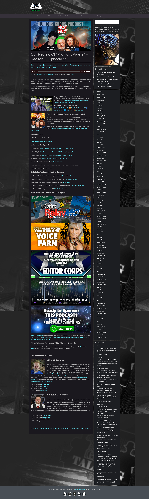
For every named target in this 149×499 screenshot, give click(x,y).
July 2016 (99, 290)
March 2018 (100, 240)
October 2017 (100, 253)
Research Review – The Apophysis (106, 76)
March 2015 (100, 324)
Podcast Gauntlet (101, 451)
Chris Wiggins (53, 65)
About (38, 16)
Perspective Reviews (102, 442)
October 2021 (100, 126)
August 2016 (100, 287)
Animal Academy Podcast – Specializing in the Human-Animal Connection (106, 397)
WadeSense (100, 476)
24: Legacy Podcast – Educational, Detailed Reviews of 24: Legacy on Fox (106, 350)
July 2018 (99, 229)
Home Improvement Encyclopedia (106, 430)
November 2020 (101, 155)
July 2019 (99, 197)
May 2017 (99, 266)
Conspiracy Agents (102, 406)
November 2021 (101, 124)
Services (67, 16)
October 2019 (100, 189)
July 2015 (99, 316)
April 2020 (100, 174)
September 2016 (101, 284)
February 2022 (101, 116)
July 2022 (99, 102)
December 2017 (101, 247)
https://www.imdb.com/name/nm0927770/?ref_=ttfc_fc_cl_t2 (56, 152)
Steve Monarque (43, 67)
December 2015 (101, 305)
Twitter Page (69, 110)
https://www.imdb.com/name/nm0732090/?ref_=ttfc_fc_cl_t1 (56, 148)
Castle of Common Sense (104, 401)
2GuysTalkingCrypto (102, 368)
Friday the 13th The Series (76, 65)
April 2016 (100, 298)
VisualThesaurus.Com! (56, 162)
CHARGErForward (102, 404)
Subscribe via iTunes (62, 107)
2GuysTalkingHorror (45, 65)
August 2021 (100, 131)
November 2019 (101, 187)
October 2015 (100, 311)
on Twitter (44, 388)
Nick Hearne (53, 67)
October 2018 (100, 221)
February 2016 (101, 303)
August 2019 (100, 195)
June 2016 (100, 292)
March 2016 (100, 300)
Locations (75, 16)
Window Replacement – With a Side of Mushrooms (49, 428)
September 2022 (101, 97)
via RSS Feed (81, 107)
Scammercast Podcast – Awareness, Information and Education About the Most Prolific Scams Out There (107, 458)
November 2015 (101, 308)
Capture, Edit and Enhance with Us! (53, 16)
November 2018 (101, 218)
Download (50, 74)
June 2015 (100, 319)
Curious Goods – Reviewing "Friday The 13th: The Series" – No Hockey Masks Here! (107, 411)
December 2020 (101, 153)
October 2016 (100, 282)
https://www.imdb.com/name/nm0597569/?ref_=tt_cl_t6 (57, 155)
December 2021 (101, 121)
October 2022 (100, 95)
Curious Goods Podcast (63, 65)
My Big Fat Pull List (102, 432)
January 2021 (100, 150)
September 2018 (101, 224)
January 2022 (100, 118)
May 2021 (99, 139)
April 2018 (100, 237)
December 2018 (101, 216)
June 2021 (100, 137)
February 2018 (101, 242)
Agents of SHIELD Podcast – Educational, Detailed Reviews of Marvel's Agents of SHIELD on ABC (106, 390)
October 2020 (100, 158)
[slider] (88, 71)
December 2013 (101, 337)
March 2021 (100, 145)
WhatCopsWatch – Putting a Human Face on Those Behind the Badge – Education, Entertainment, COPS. (107, 481)
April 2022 (100, 110)
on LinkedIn (44, 386)
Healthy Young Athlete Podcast (105, 427)
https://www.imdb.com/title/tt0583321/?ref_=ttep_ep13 (56, 158)
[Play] (32, 72)
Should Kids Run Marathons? (105, 86)
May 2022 (99, 108)
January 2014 (100, 334)
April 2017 (100, 269)
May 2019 (99, 203)
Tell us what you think (37, 335)
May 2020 (99, 171)
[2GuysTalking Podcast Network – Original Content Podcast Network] (36, 6)
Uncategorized (101, 469)
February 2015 (101, 327)
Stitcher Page (79, 110)
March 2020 (100, 176)
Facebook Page (58, 110)
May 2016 (99, 295)
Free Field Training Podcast (104, 420)
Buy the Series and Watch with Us (42, 141)
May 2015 (99, 321)
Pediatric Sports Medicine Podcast (106, 439)
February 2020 (101, 179)
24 (97, 345)
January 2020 (100, 182)
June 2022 (100, 105)
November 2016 (101, 279)
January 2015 (100, 329)
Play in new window (41, 74)
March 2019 (100, 208)
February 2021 (101, 147)
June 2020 (100, 168)
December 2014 (101, 332)
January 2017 (100, 276)
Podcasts (83, 16)
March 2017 (100, 271)
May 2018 (99, 234)
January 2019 (100, 213)
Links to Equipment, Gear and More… (107, 84)
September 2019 (101, 192)
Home (32, 16)
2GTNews (99, 357)
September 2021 (101, 129)
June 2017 (100, 263)
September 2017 (101, 255)
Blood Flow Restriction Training (79, 428)
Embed (72, 74)
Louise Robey (87, 65)
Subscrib (73, 107)
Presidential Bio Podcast (103, 454)
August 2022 (100, 100)
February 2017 (101, 274)
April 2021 (100, 142)
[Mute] (85, 72)
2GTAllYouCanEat (48, 64)
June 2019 (100, 200)
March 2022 (100, 113)
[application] (61, 71)
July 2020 (99, 166)
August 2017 (100, 258)
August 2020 (100, 163)
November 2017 (101, 250)
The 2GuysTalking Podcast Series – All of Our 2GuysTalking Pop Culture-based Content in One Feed (107, 464)
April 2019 (100, 205)
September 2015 (101, 313)
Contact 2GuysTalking (95, 16)
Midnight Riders (34, 67)
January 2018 (100, 245)
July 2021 (99, 134)
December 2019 (101, 184)
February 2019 (101, 211)
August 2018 (100, 226)
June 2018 (100, 232)
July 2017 (99, 261)
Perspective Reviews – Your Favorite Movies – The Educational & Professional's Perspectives (107, 446)
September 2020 (101, 160)
